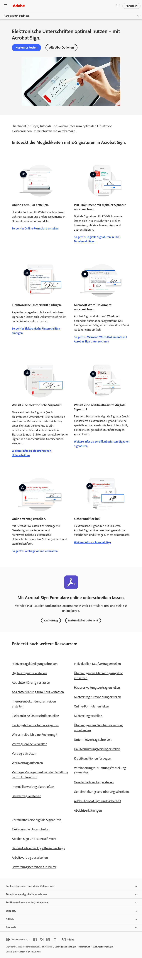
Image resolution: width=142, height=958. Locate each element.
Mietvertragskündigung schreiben (35, 664)
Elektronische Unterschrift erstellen (35, 716)
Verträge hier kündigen (65, 946)
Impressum (47, 946)
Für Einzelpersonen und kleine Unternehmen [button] (30, 886)
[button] (118, 6)
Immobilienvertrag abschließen (33, 787)
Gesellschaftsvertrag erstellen (94, 782)
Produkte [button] (11, 927)
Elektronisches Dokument (83, 620)
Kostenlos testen (26, 47)
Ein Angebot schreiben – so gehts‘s (35, 725)
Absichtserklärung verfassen (31, 683)
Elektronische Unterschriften (31, 829)
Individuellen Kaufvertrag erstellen (97, 664)
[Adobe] (18, 6)
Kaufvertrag (51, 620)
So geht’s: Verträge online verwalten (35, 551)
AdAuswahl (36, 951)
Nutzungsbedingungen (102, 946)
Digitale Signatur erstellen (29, 673)
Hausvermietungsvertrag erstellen (97, 749)
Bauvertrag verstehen (26, 796)
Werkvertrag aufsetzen (27, 763)
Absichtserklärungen (88, 810)
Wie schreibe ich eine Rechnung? (34, 735)
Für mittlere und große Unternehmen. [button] (26, 894)
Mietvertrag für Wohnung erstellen (97, 697)
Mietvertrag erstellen (88, 716)
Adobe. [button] (10, 919)
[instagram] (41, 939)
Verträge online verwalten (29, 744)
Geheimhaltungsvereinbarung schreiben (101, 792)
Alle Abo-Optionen (61, 47)
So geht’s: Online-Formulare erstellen (35, 228)
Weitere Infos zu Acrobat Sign (92, 542)
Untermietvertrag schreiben (93, 740)
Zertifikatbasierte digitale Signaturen (36, 820)
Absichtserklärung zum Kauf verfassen (38, 692)
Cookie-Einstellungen (15, 951)
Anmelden (131, 5)
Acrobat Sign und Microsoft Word (34, 839)
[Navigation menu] (5, 6)
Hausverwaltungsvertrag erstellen (97, 687)
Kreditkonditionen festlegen (92, 758)
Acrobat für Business (16, 15)
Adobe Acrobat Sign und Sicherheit (97, 801)
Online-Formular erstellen (91, 706)
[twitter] (48, 939)
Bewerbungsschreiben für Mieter (34, 867)
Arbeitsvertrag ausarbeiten (30, 858)
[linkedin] (54, 939)
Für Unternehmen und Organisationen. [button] (27, 902)
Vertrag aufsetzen (24, 753)
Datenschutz (84, 946)
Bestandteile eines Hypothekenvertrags (38, 848)
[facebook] (35, 939)
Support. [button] (11, 910)
